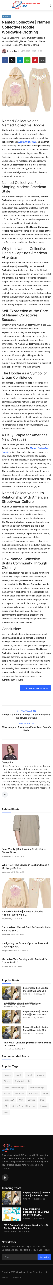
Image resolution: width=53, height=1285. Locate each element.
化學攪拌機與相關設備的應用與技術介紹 (22, 1003)
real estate (19, 1093)
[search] (49, 5)
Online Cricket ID (22, 1081)
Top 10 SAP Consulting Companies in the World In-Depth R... (27, 1044)
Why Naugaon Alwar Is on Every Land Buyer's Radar (26, 729)
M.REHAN (26, 994)
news (6, 1112)
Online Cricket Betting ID (14, 1087)
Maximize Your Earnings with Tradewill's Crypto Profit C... (24, 961)
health (18, 1075)
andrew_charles (10, 1231)
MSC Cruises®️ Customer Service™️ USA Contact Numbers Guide (26, 1226)
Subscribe (44, 1257)
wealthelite (6, 934)
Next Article (25, 723)
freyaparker (8, 762)
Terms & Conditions (11, 1277)
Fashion (7, 1075)
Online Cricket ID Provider (23, 1106)
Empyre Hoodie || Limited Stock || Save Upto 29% (35, 989)
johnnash (7, 1049)
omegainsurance (8, 950)
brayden (5, 966)
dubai (45, 1093)
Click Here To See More (34, 688)
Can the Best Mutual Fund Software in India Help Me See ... (26, 929)
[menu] (3, 5)
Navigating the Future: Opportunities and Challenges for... (25, 945)
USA (21, 1100)
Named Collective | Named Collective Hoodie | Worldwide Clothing (26, 716)
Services (31, 1100)
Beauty (7, 1093)
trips (42, 1100)
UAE (5, 1106)
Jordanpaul (6, 872)
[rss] (5, 1177)
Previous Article (28, 711)
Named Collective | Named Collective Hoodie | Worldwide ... (22, 913)
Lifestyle (40, 1075)
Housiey (43, 1106)
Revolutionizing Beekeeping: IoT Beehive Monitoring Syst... (36, 1211)
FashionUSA (9, 1100)
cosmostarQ (8, 1007)
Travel (29, 1075)
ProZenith (33, 1093)
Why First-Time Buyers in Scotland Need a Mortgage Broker (25, 866)
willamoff (26, 1218)
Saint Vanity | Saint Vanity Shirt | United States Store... (24, 851)
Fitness (7, 1081)
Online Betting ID (37, 1087)
